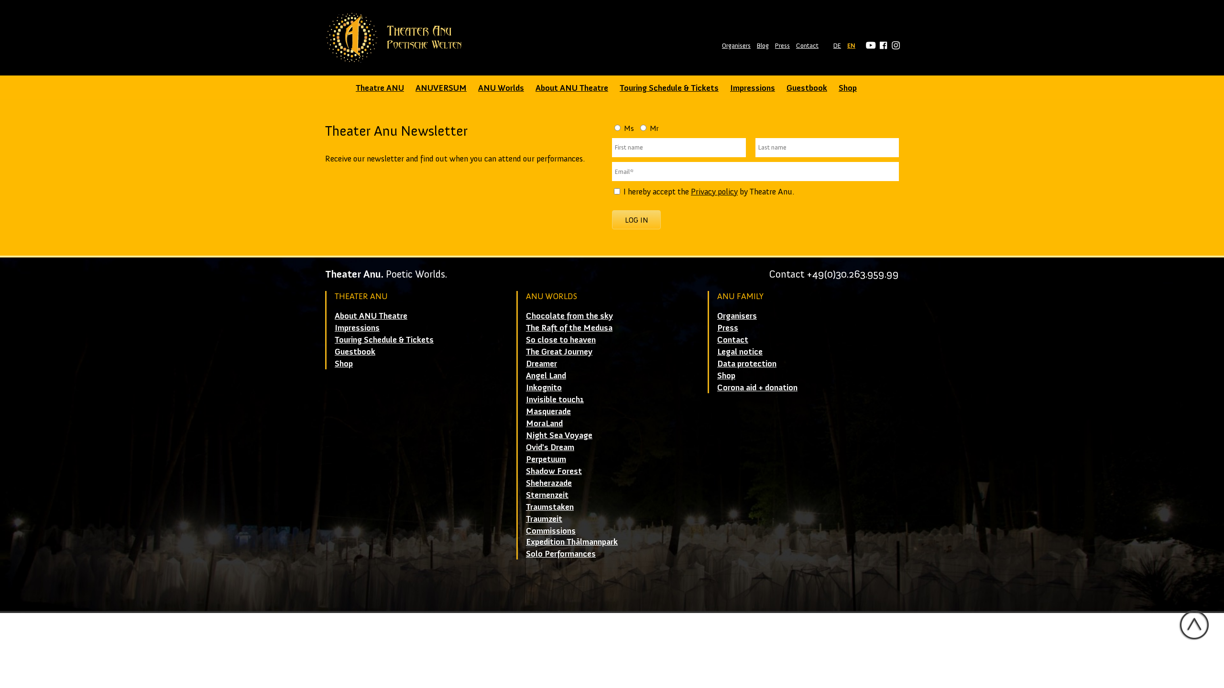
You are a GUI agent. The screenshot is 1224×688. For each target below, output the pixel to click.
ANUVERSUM (441, 88)
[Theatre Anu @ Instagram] (894, 46)
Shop (848, 88)
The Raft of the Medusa (569, 327)
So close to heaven (561, 339)
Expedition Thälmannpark (572, 542)
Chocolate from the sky (569, 316)
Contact (807, 46)
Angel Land (546, 375)
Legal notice (740, 351)
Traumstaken (550, 507)
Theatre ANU (380, 88)
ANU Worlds (501, 88)
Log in (636, 220)
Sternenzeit (547, 495)
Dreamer (541, 363)
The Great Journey (559, 351)
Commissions (551, 531)
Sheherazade (549, 483)
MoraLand (544, 423)
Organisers (736, 46)
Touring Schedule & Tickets (669, 88)
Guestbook (807, 88)
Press (782, 46)
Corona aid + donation (757, 387)
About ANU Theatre (572, 88)
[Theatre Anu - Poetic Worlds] (397, 37)
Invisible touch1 (555, 399)
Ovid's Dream (550, 447)
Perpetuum (546, 459)
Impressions (752, 88)
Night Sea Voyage (559, 435)
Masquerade (548, 411)
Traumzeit (544, 519)
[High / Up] (1194, 625)
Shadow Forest (554, 471)
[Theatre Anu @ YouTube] (869, 46)
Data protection (746, 363)
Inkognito (544, 387)
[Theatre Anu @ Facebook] (881, 46)
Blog (763, 46)
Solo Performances (561, 553)
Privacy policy (714, 191)
